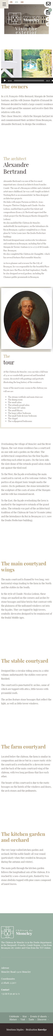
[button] (31, 66)
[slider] (29, 80)
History (13, 1019)
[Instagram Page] (48, 24)
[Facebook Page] (48, 19)
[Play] (4, 80)
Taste (31, 1019)
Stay (24, 1016)
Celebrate (14, 1016)
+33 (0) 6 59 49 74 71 (10, 993)
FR (11, 2)
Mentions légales (15, 1029)
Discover (41, 1019)
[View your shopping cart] (48, 13)
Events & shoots (38, 1016)
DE (22, 2)
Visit (22, 1019)
